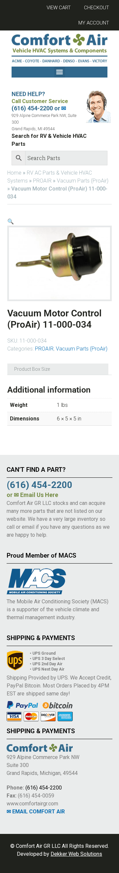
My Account (93, 23)
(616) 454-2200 (43, 788)
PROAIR (42, 181)
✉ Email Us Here (36, 494)
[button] (59, 72)
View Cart (59, 8)
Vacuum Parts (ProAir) (82, 181)
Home (14, 173)
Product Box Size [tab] (32, 369)
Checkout (96, 8)
